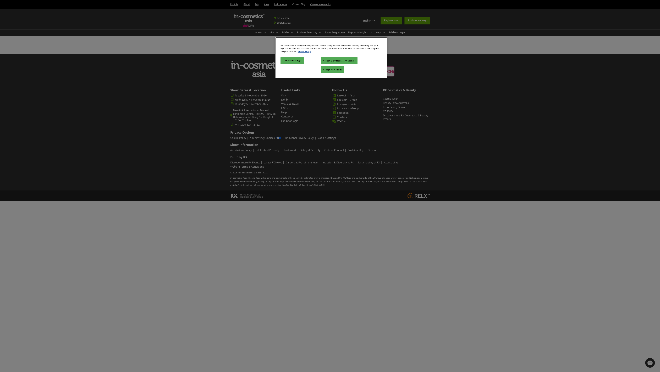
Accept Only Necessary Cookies (339, 60)
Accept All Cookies (332, 69)
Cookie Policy (304, 51)
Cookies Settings (292, 60)
